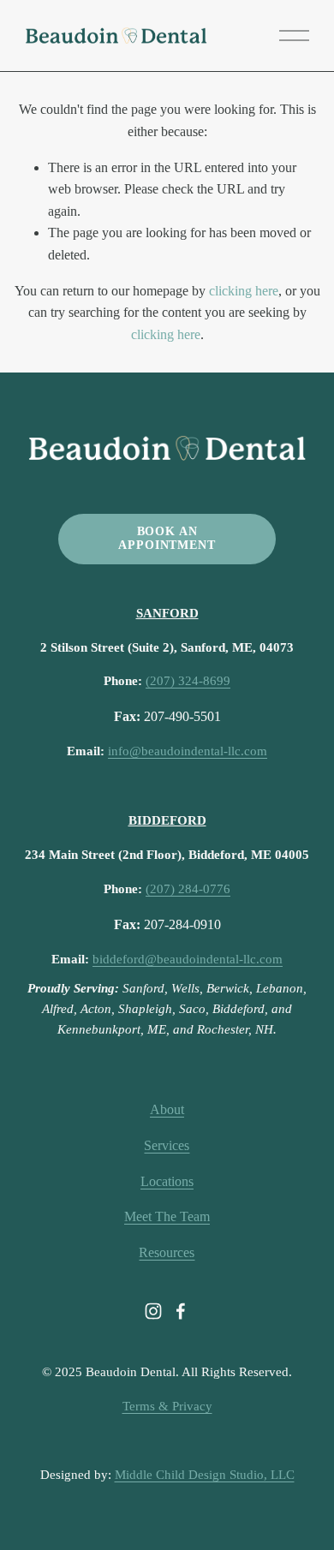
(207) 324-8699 (188, 681)
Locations (167, 1181)
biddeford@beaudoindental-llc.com (187, 959)
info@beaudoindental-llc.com (187, 751)
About (167, 1109)
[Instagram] (153, 1311)
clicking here (243, 290)
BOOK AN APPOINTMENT (166, 538)
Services (166, 1145)
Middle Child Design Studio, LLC (205, 1474)
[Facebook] (180, 1311)
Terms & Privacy (167, 1406)
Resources (166, 1252)
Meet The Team (167, 1216)
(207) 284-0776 (188, 889)
